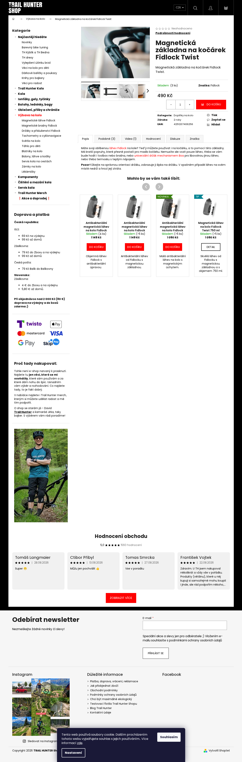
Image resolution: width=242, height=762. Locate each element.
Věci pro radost (32, 83)
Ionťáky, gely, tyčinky (34, 99)
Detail (211, 247)
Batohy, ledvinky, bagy (35, 104)
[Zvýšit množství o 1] (189, 104)
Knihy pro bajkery (33, 78)
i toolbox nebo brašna (110, 156)
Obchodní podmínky (104, 690)
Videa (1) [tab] (131, 139)
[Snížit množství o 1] (171, 104)
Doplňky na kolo (183, 115)
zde (79, 743)
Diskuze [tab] (175, 139)
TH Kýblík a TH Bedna (35, 52)
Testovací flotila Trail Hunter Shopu (113, 704)
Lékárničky (28, 172)
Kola (21, 94)
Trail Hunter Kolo (31, 88)
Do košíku (214, 104)
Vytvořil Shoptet (219, 750)
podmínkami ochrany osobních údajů (195, 640)
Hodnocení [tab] (153, 139)
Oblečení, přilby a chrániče (38, 110)
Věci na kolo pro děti (35, 68)
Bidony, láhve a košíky (36, 156)
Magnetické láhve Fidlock (38, 120)
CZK (179, 7)
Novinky (27, 42)
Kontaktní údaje (100, 712)
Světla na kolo (31, 141)
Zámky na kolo (31, 166)
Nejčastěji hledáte (32, 37)
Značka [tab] (194, 139)
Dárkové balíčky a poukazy (39, 73)
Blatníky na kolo (32, 151)
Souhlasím (169, 737)
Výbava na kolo (30, 115)
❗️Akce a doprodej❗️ (34, 198)
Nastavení (73, 753)
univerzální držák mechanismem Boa (159, 156)
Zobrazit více (121, 598)
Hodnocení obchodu (121, 536)
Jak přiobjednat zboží (104, 686)
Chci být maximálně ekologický (111, 699)
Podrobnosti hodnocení (173, 33)
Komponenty (28, 177)
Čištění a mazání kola (34, 182)
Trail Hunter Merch (32, 193)
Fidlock (215, 85)
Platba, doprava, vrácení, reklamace (114, 681)
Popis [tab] (85, 139)
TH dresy (27, 57)
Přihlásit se (156, 653)
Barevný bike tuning (35, 47)
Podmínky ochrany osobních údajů (113, 695)
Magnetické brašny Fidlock (39, 126)
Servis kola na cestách (37, 161)
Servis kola (26, 188)
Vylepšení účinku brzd (36, 63)
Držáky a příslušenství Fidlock (41, 131)
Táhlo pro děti (31, 146)
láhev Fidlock (117, 148)
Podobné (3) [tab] (107, 139)
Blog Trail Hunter (101, 708)
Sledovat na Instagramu (44, 741)
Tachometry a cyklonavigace (41, 136)
